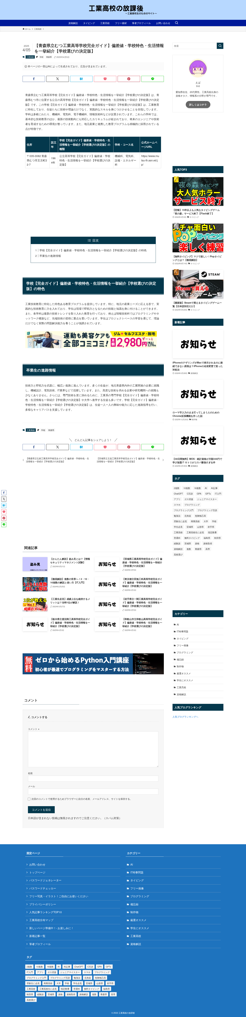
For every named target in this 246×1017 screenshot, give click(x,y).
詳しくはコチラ (198, 104)
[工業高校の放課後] (123, 10)
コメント (33, 729)
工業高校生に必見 (195, 532)
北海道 (187, 515)
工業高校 (30, 57)
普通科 (177, 537)
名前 (30, 773)
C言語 (190, 493)
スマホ (177, 504)
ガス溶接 (188, 499)
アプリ (177, 499)
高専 (208, 549)
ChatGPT (178, 493)
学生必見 (178, 526)
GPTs (208, 493)
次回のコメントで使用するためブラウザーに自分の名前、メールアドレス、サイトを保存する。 (81, 798)
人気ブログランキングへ (185, 716)
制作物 (180, 666)
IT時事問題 (182, 631)
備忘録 (180, 659)
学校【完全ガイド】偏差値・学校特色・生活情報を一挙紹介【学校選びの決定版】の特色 (93, 250)
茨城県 (187, 543)
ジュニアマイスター (207, 499)
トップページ (37, 872)
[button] (34, 79)
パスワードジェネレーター (45, 880)
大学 (206, 521)
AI (206, 488)
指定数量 (212, 532)
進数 (189, 549)
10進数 (186, 488)
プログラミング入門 (183, 510)
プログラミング (192, 504)
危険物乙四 (200, 515)
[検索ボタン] (176, 23)
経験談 (177, 543)
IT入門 (218, 493)
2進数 (176, 488)
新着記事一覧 (37, 936)
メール (31, 786)
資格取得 (207, 543)
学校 (41, 57)
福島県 (207, 537)
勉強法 (177, 515)
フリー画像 (182, 645)
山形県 (200, 526)
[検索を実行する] (220, 46)
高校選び (178, 554)
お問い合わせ (37, 864)
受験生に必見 (180, 521)
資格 (197, 543)
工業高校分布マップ (41, 920)
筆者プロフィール (40, 944)
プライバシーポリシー (42, 904)
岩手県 (211, 526)
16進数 (197, 488)
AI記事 (214, 488)
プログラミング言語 (207, 510)
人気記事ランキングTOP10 (45, 912)
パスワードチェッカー (42, 888)
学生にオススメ (185, 680)
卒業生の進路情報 (50, 256)
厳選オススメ (184, 673)
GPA (199, 493)
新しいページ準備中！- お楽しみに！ (51, 928)
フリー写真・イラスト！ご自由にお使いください (58, 896)
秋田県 (217, 537)
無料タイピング (192, 537)
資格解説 (178, 549)
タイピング (182, 638)
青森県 (49, 57)
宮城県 (190, 526)
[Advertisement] (93, 202)
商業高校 (195, 521)
